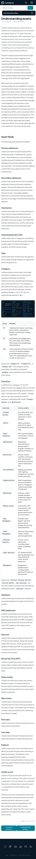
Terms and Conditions (24, 855)
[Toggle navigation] (31, 2)
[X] (5, 846)
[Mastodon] (10, 846)
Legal (6, 855)
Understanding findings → (26, 828)
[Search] (30, 8)
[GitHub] (25, 846)
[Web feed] (30, 846)
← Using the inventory (8, 828)
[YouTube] (20, 846)
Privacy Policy (13, 855)
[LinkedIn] (15, 846)
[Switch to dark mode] (26, 2)
